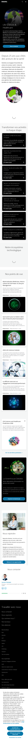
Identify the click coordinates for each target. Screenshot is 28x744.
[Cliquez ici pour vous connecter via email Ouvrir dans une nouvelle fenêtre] (5, 588)
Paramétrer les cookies (15, 737)
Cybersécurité (5, 672)
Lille (2, 646)
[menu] (25, 2)
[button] (22, 1)
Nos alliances (6, 625)
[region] (14, 716)
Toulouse (4, 651)
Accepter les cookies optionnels (15, 728)
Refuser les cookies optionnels (15, 733)
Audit (3, 664)
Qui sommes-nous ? (8, 618)
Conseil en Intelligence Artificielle (9, 661)
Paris (3, 632)
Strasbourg (4, 649)
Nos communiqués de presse (8, 685)
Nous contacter (14, 46)
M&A (3, 675)
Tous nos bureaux (5, 654)
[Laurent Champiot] (5, 577)
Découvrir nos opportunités (14, 562)
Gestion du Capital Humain (7, 667)
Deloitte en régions (6, 687)
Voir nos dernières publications (13, 452)
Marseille (3, 635)
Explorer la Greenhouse (14, 499)
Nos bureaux (6, 622)
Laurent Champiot (6, 582)
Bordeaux (4, 640)
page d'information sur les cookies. (13, 722)
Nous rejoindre (7, 615)
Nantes (3, 643)
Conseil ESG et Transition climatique (9, 669)
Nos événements (5, 682)
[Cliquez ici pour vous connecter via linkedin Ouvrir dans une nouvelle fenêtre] (3, 588)
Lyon (3, 638)
